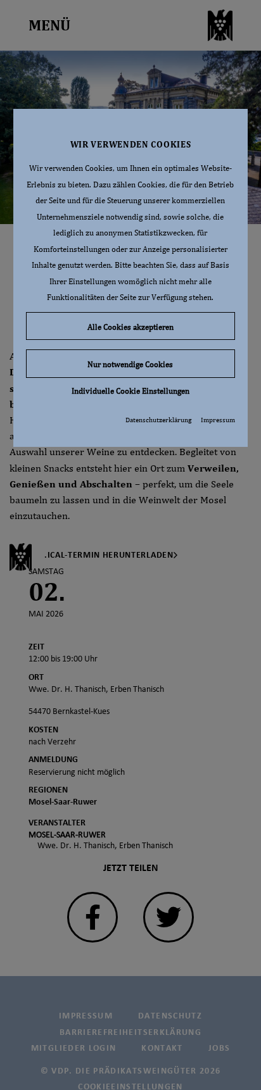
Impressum (218, 419)
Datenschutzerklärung (158, 419)
